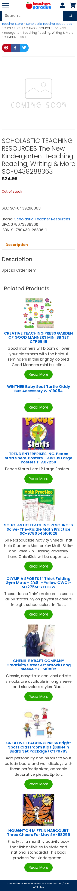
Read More (38, 374)
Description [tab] (17, 244)
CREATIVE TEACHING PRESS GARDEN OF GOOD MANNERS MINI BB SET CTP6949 (38, 337)
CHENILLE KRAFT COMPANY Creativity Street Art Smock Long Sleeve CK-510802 (38, 665)
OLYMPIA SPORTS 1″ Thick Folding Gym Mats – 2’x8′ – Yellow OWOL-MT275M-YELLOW (39, 583)
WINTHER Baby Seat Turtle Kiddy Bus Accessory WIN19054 (38, 388)
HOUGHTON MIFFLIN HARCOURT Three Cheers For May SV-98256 (38, 832)
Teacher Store (12, 24)
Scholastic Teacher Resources (49, 24)
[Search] (70, 16)
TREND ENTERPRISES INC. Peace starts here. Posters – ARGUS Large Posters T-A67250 (38, 458)
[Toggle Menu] (5, 5)
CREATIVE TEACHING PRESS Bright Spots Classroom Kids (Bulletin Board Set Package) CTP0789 (38, 747)
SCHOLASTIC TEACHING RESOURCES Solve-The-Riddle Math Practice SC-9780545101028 (38, 529)
